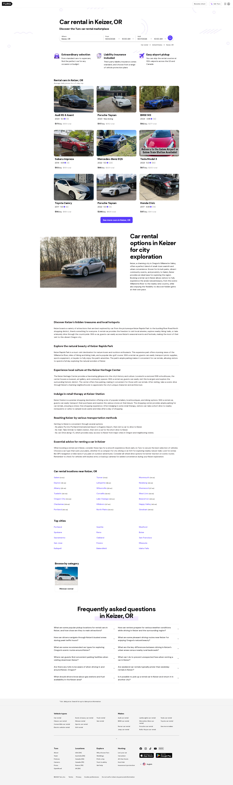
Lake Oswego (105, 499)
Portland (61, 509)
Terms (71, 777)
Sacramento (59, 538)
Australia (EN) (80, 756)
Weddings (100, 756)
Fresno (99, 543)
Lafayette (103, 483)
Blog (161, 748)
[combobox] (82, 38)
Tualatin (60, 493)
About (56, 753)
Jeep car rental (123, 729)
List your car (122, 753)
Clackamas (62, 504)
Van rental (100, 721)
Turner (102, 477)
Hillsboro (103, 504)
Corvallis (103, 493)
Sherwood (146, 488)
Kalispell (58, 548)
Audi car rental (123, 718)
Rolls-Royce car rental (147, 729)
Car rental (144, 45)
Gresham (146, 509)
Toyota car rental (167, 721)
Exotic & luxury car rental (84, 718)
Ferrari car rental (124, 726)
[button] (227, 4)
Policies (57, 759)
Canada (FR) (79, 762)
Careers (57, 762)
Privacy (78, 777)
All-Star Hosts (123, 759)
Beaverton (147, 499)
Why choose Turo (103, 753)
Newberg (146, 483)
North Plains (104, 509)
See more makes (167, 726)
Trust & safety (102, 762)
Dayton (60, 483)
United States (157, 45)
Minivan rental (80, 721)
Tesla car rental (166, 718)
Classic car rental (60, 721)
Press (56, 765)
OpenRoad (58, 768)
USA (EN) (78, 753)
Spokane (58, 532)
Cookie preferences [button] (91, 777)
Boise (141, 532)
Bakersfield (101, 548)
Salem (59, 477)
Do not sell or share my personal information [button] (118, 777)
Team (56, 756)
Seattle (99, 527)
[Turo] (7, 4)
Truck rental (101, 718)
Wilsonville (104, 488)
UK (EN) (78, 768)
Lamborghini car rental (147, 718)
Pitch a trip (100, 759)
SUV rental (79, 727)
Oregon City (62, 499)
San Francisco (145, 538)
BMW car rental (123, 721)
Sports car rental (81, 724)
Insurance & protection (126, 765)
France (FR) (79, 765)
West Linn (146, 493)
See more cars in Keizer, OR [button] (116, 220)
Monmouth (147, 477)
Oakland (100, 538)
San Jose (58, 543)
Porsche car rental (146, 726)
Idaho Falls (144, 548)
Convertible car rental (62, 724)
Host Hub (121, 762)
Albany (60, 488)
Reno (98, 532)
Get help (100, 765)
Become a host (199, 4)
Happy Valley (148, 504)
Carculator (122, 756)
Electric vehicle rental (62, 727)
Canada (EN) (79, 759)
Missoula (143, 543)
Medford (143, 527)
